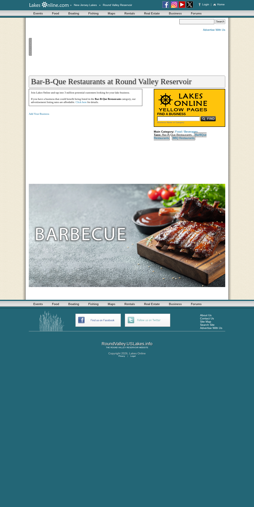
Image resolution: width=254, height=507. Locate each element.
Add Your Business (39, 113)
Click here (81, 102)
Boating (73, 13)
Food (55, 13)
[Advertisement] (104, 47)
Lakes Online (137, 353)
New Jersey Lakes (85, 5)
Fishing (93, 13)
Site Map (205, 321)
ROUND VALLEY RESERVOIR (125, 347)
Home (221, 4)
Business (175, 13)
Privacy (121, 356)
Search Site (207, 324)
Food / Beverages (186, 131)
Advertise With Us (214, 29)
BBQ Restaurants (183, 138)
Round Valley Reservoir (117, 5)
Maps (111, 13)
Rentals (129, 13)
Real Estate (152, 13)
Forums (196, 13)
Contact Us (207, 318)
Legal (133, 356)
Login (205, 4)
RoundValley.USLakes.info (127, 343)
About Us (206, 315)
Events (38, 13)
